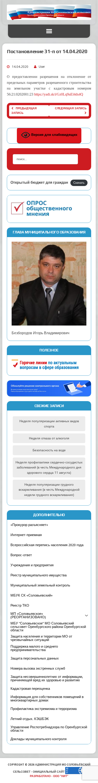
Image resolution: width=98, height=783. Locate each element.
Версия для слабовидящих (53, 135)
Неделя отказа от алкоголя (49, 438)
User (42, 66)
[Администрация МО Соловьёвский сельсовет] (49, 12)
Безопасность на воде (49, 450)
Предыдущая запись (24, 110)
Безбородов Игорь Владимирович (40, 333)
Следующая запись (71, 108)
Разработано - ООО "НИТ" (49, 776)
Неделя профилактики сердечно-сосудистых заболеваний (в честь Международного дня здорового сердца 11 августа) (49, 467)
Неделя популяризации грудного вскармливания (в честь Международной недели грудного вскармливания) (49, 490)
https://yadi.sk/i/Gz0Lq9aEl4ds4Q (58, 94)
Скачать (79, 182)
